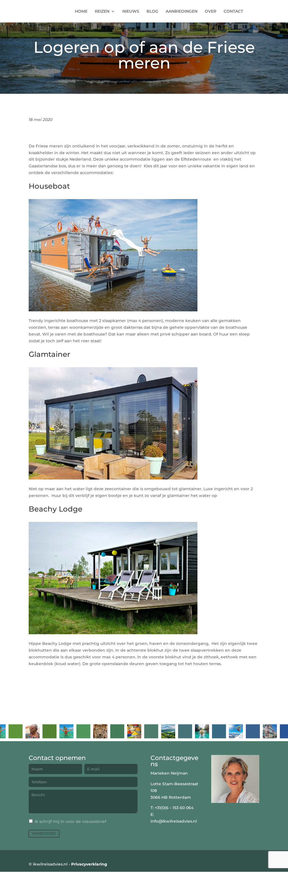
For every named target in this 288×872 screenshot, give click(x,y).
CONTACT (233, 11)
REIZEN (102, 11)
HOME (81, 11)
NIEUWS (130, 11)
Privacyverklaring (89, 864)
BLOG (152, 11)
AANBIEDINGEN (181, 11)
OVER (210, 11)
